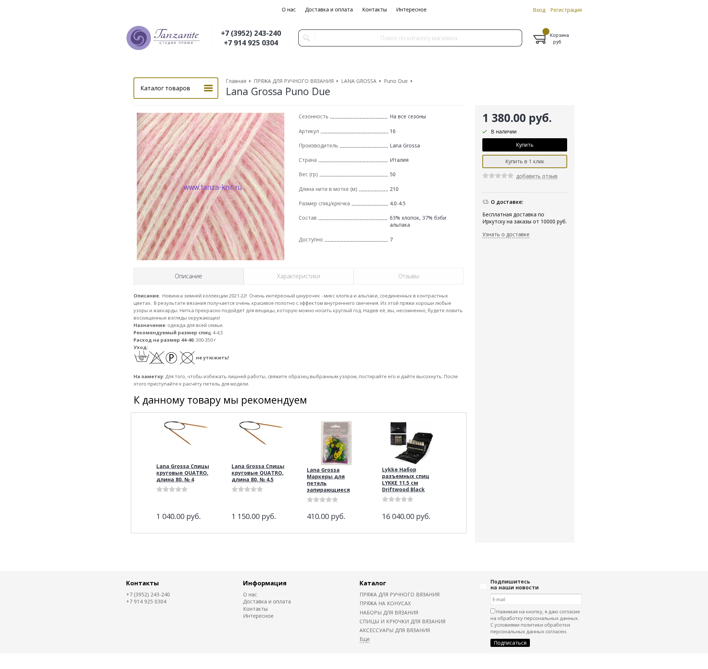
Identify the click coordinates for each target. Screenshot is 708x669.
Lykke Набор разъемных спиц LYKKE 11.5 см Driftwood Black (405, 479)
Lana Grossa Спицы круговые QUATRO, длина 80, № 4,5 (258, 473)
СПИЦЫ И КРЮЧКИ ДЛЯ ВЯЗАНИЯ (402, 621)
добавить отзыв (537, 177)
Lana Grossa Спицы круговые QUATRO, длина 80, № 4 (182, 473)
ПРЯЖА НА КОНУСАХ (385, 603)
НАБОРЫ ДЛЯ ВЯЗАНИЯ (389, 612)
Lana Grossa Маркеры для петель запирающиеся (328, 479)
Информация (265, 583)
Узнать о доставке (506, 234)
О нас (289, 9)
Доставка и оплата (329, 9)
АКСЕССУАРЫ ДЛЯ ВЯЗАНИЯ (395, 630)
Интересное (411, 9)
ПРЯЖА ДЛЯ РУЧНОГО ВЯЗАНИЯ (400, 594)
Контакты (374, 9)
